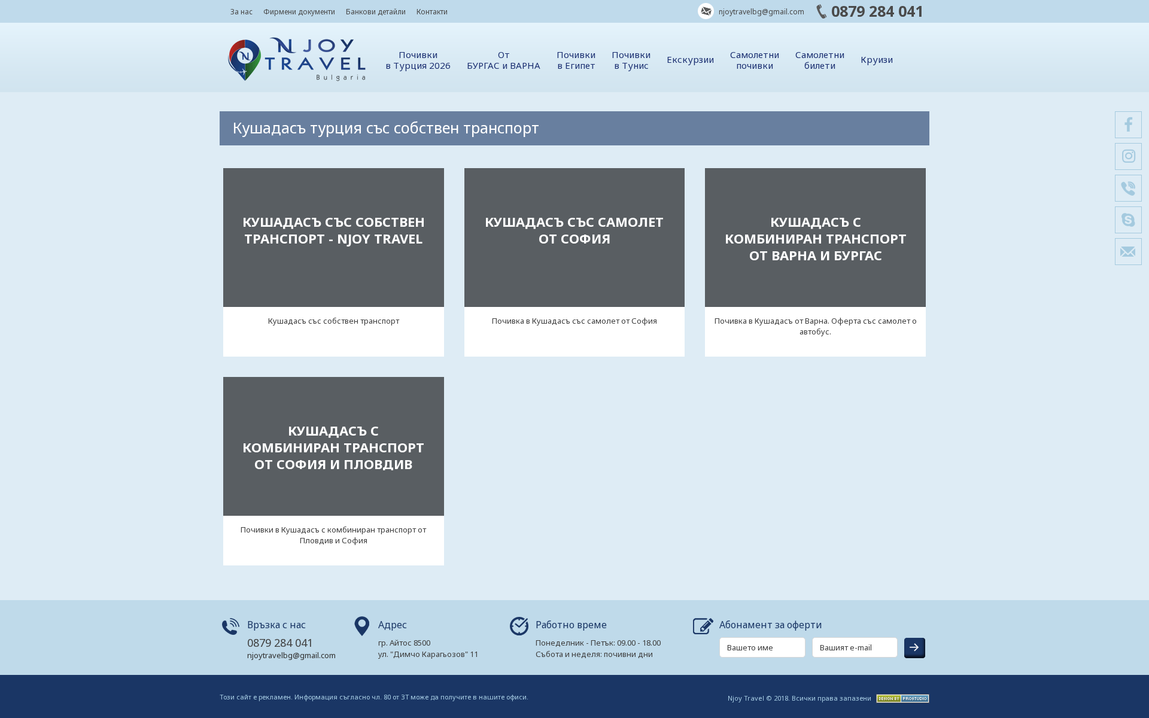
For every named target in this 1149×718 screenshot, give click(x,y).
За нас (241, 12)
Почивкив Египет (576, 59)
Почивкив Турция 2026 (418, 59)
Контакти (432, 12)
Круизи (877, 59)
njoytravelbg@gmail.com (760, 12)
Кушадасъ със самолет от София (574, 229)
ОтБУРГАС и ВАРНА (503, 59)
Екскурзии (690, 59)
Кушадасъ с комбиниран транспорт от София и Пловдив (333, 447)
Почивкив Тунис (631, 59)
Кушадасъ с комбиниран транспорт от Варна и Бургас (816, 238)
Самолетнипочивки (754, 59)
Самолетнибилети (819, 59)
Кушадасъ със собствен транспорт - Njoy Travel (333, 229)
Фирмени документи (299, 12)
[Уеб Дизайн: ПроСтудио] (901, 697)
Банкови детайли (376, 12)
